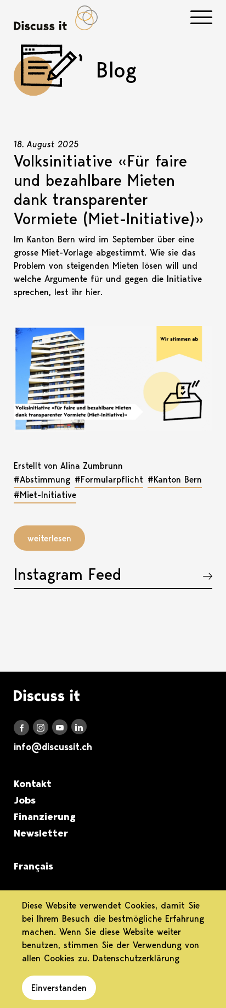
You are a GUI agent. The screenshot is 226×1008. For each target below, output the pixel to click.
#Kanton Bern (175, 479)
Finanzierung (45, 817)
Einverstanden (59, 987)
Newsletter (41, 833)
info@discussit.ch (53, 747)
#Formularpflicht (109, 479)
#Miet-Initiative (45, 494)
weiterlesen (49, 538)
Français (33, 866)
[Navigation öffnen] (201, 17)
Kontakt (33, 784)
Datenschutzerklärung (136, 957)
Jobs (25, 800)
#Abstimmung (42, 479)
